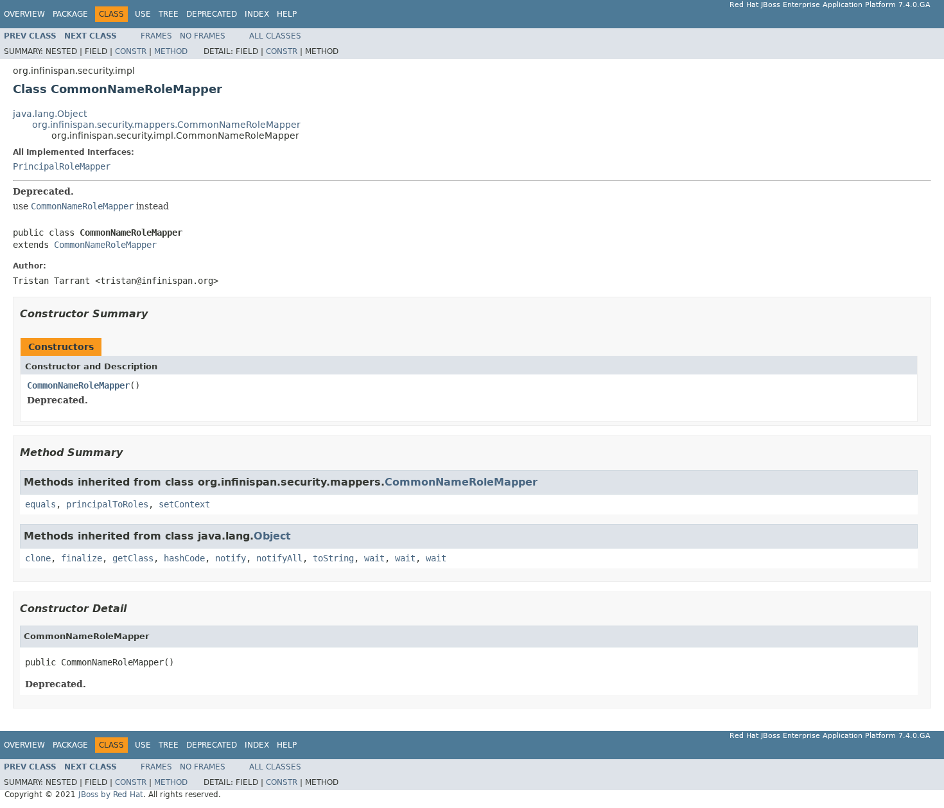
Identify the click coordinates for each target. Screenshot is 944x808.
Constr (130, 51)
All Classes (275, 35)
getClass (132, 558)
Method (171, 51)
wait (374, 558)
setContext (184, 504)
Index (257, 14)
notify (230, 558)
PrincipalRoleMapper (61, 166)
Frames (156, 35)
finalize (81, 558)
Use (143, 14)
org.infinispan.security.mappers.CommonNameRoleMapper (166, 124)
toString (333, 558)
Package (70, 14)
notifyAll (279, 558)
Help (287, 14)
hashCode (184, 558)
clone (38, 558)
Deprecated (211, 14)
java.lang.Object (50, 114)
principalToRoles (107, 504)
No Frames (202, 35)
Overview (24, 14)
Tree (169, 14)
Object (272, 536)
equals (40, 504)
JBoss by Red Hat (110, 794)
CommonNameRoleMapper (105, 245)
